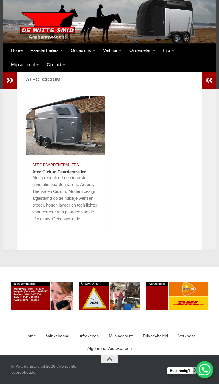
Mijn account (23, 64)
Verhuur (110, 50)
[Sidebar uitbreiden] (10, 80)
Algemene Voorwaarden (109, 348)
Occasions (81, 50)
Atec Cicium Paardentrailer (59, 171)
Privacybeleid (155, 336)
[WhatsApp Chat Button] (204, 369)
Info (166, 50)
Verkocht (186, 336)
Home (17, 50)
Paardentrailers (45, 50)
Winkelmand (57, 336)
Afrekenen (89, 336)
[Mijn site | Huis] (47, 25)
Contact (54, 64)
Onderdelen (140, 50)
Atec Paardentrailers (55, 165)
